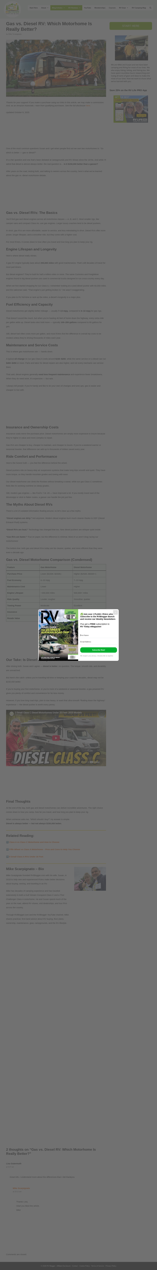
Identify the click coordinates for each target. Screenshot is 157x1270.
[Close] (115, 612)
